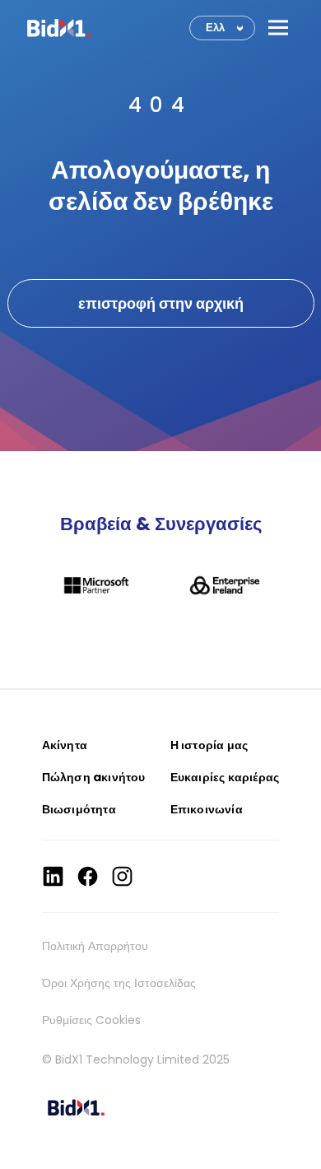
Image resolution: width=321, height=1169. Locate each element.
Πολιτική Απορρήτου (95, 946)
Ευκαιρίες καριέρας (225, 777)
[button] (278, 27)
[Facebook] (88, 876)
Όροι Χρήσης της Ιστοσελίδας (119, 983)
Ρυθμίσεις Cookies (91, 1020)
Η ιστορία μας (209, 745)
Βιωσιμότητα (79, 809)
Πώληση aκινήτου (94, 777)
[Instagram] (122, 876)
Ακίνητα (64, 745)
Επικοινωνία (206, 809)
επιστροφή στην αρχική (161, 303)
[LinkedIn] (53, 876)
